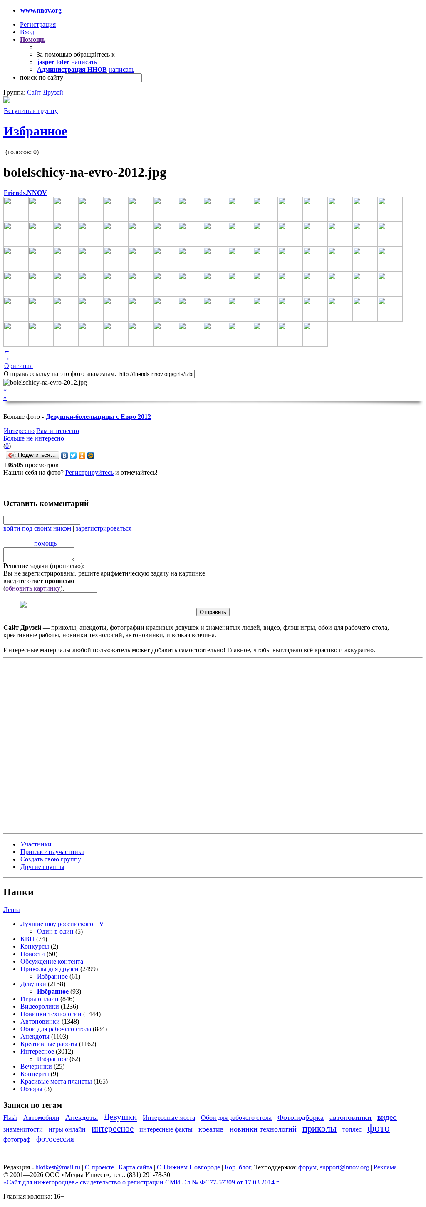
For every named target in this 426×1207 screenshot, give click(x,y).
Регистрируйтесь (89, 472)
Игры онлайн (39, 998)
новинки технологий (263, 1129)
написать (84, 61)
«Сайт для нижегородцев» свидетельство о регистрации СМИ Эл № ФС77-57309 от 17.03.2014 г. (141, 1182)
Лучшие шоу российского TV (62, 923)
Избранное (35, 130)
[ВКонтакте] (64, 455)
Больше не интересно (33, 438)
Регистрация (38, 24)
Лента (11, 909)
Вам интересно (57, 430)
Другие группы (42, 866)
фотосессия (55, 1138)
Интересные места (169, 1117)
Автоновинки (40, 1021)
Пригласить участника (52, 851)
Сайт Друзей (45, 92)
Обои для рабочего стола (55, 1028)
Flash (10, 1117)
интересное (113, 1128)
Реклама (385, 1167)
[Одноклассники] (82, 455)
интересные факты (166, 1129)
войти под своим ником (37, 528)
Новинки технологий (51, 1013)
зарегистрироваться (103, 528)
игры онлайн (67, 1129)
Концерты (34, 1073)
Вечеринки (36, 1066)
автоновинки (350, 1117)
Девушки (33, 983)
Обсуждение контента (51, 961)
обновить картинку (32, 588)
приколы (319, 1128)
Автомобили (41, 1117)
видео (387, 1117)
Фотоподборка (300, 1117)
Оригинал (18, 365)
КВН (27, 938)
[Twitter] (73, 455)
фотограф (16, 1139)
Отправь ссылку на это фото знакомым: (60, 373)
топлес (352, 1129)
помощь (45, 543)
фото (378, 1128)
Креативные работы (48, 1043)
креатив (211, 1129)
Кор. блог (238, 1167)
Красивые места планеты (56, 1081)
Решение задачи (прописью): (43, 565)
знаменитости (23, 1129)
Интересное (37, 1051)
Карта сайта (135, 1167)
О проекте (99, 1167)
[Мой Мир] (91, 455)
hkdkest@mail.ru (57, 1167)
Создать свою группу (50, 859)
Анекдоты (35, 1036)
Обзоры (31, 1088)
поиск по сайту (41, 77)
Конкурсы (34, 946)
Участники (36, 844)
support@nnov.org (344, 1167)
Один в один (55, 931)
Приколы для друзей (49, 968)
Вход (27, 31)
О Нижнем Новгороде (188, 1167)
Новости (32, 953)
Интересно (19, 430)
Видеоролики (39, 1006)
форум (307, 1167)
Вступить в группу (31, 110)
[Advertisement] (53, 744)
